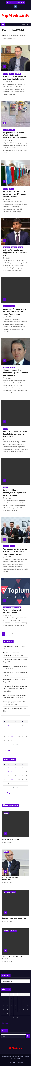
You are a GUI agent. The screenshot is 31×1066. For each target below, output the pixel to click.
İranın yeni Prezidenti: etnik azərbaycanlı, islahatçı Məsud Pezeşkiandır (15, 311)
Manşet (12, 306)
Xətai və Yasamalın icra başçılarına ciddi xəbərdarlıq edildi (15, 253)
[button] (28, 24)
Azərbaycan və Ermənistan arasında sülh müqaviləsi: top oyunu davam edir (15, 551)
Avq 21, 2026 (8, 921)
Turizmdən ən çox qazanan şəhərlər (15, 666)
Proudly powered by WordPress (11, 1056)
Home (4, 33)
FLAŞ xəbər (6, 129)
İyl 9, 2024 (8, 317)
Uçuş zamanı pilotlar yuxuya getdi (14, 659)
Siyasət (11, 73)
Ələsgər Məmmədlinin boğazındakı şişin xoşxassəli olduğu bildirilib (15, 373)
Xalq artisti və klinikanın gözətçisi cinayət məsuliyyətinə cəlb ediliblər (15, 135)
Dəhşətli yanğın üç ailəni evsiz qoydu (15, 673)
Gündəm (6, 73)
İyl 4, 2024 (8, 615)
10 (11, 729)
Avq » (9, 750)
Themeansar (16, 1058)
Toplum (20, 247)
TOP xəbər (17, 73)
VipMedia (20, 1062)
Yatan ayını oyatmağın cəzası (13, 679)
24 (12, 737)
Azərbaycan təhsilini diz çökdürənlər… (11, 879)
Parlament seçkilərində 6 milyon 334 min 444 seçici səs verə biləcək (14, 194)
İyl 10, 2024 (8, 199)
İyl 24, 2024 (8, 82)
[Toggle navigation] (24, 24)
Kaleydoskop (6, 247)
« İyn (4, 750)
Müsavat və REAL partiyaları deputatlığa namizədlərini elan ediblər (15, 434)
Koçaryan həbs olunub (10, 646)
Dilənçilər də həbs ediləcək (12, 708)
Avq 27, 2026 (8, 842)
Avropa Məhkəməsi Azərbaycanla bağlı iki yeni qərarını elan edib (14, 493)
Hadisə (12, 129)
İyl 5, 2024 (8, 498)
